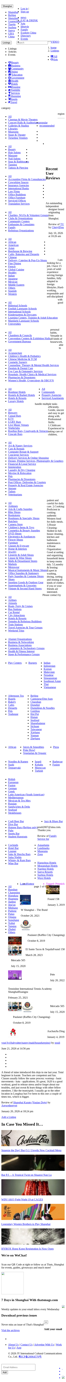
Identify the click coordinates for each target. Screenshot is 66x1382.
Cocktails (13, 845)
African (12, 242)
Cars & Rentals (16, 448)
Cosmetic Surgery (17, 362)
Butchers (13, 521)
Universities (14, 323)
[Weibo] (63, 1374)
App (19, 1347)
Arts (23, 23)
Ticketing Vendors (18, 137)
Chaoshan (35, 701)
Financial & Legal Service (22, 464)
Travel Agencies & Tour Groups (25, 627)
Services (15, 93)
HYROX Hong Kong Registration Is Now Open (27, 1248)
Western (12, 294)
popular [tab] (43, 122)
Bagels (11, 698)
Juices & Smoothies (33, 747)
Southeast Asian (52, 681)
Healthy (12, 272)
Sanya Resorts (45, 871)
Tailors (11, 491)
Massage (12, 155)
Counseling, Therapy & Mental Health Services (33, 365)
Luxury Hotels (16, 401)
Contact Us (26, 1344)
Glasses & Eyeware (18, 545)
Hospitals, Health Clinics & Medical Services (32, 374)
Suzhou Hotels (45, 874)
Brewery (12, 412)
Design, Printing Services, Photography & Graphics (35, 460)
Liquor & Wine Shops (20, 558)
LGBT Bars (14, 421)
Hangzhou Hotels (46, 862)
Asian (11, 248)
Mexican (12, 281)
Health (14, 80)
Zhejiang (35, 738)
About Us (13, 1344)
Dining (14, 71)
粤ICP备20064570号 (30, 1356)
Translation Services (19, 203)
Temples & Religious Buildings (25, 621)
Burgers (32, 662)
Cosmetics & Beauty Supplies (24, 530)
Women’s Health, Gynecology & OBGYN (31, 380)
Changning (14, 892)
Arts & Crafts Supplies (20, 509)
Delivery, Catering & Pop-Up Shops (27, 260)
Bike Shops (14, 512)
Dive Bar (13, 824)
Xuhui (11, 923)
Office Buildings (17, 194)
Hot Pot (34, 714)
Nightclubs (14, 428)
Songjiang (13, 920)
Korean (48, 669)
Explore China (28, 32)
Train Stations (15, 624)
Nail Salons (14, 158)
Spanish (12, 290)
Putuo (11, 914)
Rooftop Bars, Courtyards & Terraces (28, 431)
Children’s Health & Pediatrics (24, 356)
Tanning (12, 164)
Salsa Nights (14, 857)
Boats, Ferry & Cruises (20, 606)
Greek (11, 791)
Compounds (48, 392)
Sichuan (34, 726)
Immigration (14, 467)
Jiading (12, 901)
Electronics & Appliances (21, 536)
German (12, 788)
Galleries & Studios (18, 125)
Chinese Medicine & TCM (22, 359)
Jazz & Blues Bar (53, 821)
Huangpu (13, 898)
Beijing (12, 15)
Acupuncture (15, 353)
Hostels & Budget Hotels (21, 395)
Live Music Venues (18, 425)
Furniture (13, 542)
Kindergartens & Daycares (22, 314)
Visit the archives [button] (10, 1330)
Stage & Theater (17, 134)
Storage (12, 488)
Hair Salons (14, 152)
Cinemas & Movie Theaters (23, 119)
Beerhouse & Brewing (20, 251)
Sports (14, 99)
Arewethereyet (9, 1105)
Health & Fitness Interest (21, 651)
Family (24, 29)
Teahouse (13, 714)
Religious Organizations (21, 230)
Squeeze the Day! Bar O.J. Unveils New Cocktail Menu (31, 1150)
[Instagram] (63, 1377)
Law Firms (14, 191)
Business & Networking (21, 642)
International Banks (18, 188)
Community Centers (19, 221)
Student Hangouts (17, 836)
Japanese (13, 278)
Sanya (11, 30)
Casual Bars (14, 415)
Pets (10, 476)
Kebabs (39, 764)
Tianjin (12, 24)
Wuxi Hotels (44, 878)
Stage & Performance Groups (24, 654)
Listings (55, 50)
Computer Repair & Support (23, 451)
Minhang (13, 907)
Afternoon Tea (16, 695)
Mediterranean (16, 797)
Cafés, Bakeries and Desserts (23, 254)
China (11, 36)
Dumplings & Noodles (42, 708)
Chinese (12, 257)
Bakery (12, 701)
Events (24, 38)
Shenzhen (13, 18)
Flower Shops (15, 539)
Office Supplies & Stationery (23, 573)
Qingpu (12, 917)
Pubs (10, 830)
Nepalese (48, 675)
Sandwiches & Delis (19, 806)
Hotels (14, 83)
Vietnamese (50, 687)
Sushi (11, 764)
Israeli (38, 761)
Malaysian (49, 672)
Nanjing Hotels (45, 868)
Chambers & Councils (20, 335)
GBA (11, 33)
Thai (46, 684)
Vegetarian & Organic (34, 753)
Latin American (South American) (26, 794)
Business (15, 65)
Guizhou (35, 711)
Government (17, 77)
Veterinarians (15, 494)
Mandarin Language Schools (23, 320)
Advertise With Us (44, 1344)
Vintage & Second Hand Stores (25, 588)
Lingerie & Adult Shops (21, 554)
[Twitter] (63, 1368)
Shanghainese (37, 723)
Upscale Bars (15, 434)
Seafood (34, 720)
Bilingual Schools (17, 305)
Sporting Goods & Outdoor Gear (25, 582)
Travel (13, 102)
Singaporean (50, 678)
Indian (47, 662)
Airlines (12, 600)
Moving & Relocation (19, 473)
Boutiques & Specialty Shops (23, 518)
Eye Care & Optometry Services (25, 371)
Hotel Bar (13, 848)
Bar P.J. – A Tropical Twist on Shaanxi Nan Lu (26, 1174)
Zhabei (12, 929)
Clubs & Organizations (20, 218)
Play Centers (15, 662)
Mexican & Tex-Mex (19, 800)
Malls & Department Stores (22, 561)
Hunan (34, 717)
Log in (24, 8)
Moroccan (40, 767)
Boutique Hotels (17, 392)
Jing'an (12, 904)
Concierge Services (18, 454)
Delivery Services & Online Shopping (28, 457)
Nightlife (15, 90)
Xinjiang (35, 732)
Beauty (15, 62)
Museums (13, 131)
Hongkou (13, 895)
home (54, 47)
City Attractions (16, 615)
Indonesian (49, 665)
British (11, 779)
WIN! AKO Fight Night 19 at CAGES (22, 1199)
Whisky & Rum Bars (19, 860)
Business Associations (20, 645)
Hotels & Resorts (17, 398)
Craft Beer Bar (16, 821)
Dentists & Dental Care (20, 368)
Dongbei (35, 704)
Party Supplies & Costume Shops (26, 576)
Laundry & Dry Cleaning (21, 470)
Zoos (40, 854)
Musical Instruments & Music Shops (27, 570)
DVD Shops (14, 533)
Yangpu (12, 926)
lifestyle (25, 26)
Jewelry (12, 551)
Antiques (13, 506)
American (13, 245)
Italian (11, 275)
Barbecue (57, 761)
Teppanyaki (14, 767)
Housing (15, 87)
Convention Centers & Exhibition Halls (29, 338)
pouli (57, 1042)
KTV (11, 418)
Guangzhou (14, 21)
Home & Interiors (17, 548)
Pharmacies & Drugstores (21, 377)
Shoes (11, 579)
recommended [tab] (46, 125)
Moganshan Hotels (47, 865)
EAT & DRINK (29, 20)
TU (62, 224)
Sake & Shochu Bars (19, 854)
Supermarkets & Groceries (22, 585)
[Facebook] (63, 1371)
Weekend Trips (16, 630)
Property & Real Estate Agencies (25, 485)
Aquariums (43, 845)
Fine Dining (14, 263)
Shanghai (7, 6)
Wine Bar (13, 863)
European (13, 782)
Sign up (25, 11)
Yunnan (34, 735)
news (23, 17)
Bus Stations (14, 609)
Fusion (56, 764)
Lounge (12, 851)
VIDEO (55, 41)
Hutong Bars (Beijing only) (22, 827)
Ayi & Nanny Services (20, 445)
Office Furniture (16, 197)
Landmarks (43, 848)
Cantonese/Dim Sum (41, 698)
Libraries (13, 128)
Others (11, 287)
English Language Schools (22, 308)
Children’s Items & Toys (21, 527)
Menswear (13, 567)
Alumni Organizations (20, 639)
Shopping (15, 96)
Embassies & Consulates (21, 224)
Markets (12, 564)
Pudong (12, 910)
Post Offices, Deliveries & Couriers (27, 482)
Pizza (56, 747)
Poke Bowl (29, 750)
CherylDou (58, 227)
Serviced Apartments (53, 398)
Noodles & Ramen (18, 761)
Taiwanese (36, 729)
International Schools (19, 311)
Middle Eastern (16, 284)
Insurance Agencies (18, 185)
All (55, 56)
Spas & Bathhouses (18, 161)
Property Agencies (51, 395)
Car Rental (14, 612)
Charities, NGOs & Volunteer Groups (28, 215)
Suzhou (12, 27)
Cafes (11, 704)
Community (17, 68)
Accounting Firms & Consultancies (27, 179)
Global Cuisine (16, 269)
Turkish (39, 770)
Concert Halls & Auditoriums (23, 122)
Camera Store (15, 524)
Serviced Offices (17, 200)
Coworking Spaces (18, 182)
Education (17, 74)
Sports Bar (13, 833)
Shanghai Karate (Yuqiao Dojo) (30, 1102)
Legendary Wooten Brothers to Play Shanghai (25, 1224)
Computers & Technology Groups (26, 648)
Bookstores (14, 515)
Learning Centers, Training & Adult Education (33, 317)
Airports (12, 603)
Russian (12, 803)
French (12, 266)
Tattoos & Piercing (18, 167)
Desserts (12, 708)
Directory (26, 35)
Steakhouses (14, 812)
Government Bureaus (19, 341)
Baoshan (12, 889)
